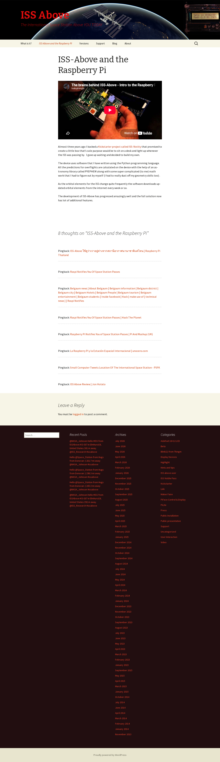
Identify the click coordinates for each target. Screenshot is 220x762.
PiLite (163, 505)
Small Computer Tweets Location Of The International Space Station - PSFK (115, 367)
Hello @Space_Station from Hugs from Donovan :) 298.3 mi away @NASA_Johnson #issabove (87, 473)
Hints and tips (168, 467)
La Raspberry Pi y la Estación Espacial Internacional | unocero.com (109, 351)
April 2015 (120, 681)
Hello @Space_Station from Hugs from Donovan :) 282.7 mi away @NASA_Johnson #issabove (87, 461)
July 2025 (120, 505)
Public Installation (170, 515)
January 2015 (122, 691)
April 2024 (120, 585)
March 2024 (121, 590)
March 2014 (121, 718)
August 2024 (121, 563)
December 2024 (123, 542)
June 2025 (120, 510)
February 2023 (122, 659)
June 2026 (120, 446)
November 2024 (123, 547)
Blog (114, 43)
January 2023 (122, 665)
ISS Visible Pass (169, 478)
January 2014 (122, 729)
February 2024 (122, 595)
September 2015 (123, 670)
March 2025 (121, 526)
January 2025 (122, 537)
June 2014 (120, 707)
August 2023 (121, 627)
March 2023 (121, 654)
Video (164, 542)
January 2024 (122, 601)
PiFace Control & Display (173, 499)
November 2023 (123, 611)
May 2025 (120, 515)
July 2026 (120, 441)
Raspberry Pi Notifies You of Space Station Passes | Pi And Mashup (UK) (111, 334)
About (128, 43)
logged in (78, 414)
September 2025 (123, 494)
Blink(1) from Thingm (171, 451)
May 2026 (120, 451)
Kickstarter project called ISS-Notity (120, 146)
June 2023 (120, 638)
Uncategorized (168, 531)
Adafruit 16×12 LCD (170, 441)
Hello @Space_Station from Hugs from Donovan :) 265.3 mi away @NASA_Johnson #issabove (87, 486)
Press (164, 510)
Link (163, 489)
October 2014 (122, 697)
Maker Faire (167, 494)
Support (100, 43)
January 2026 (122, 473)
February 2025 (122, 531)
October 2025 (122, 489)
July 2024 (120, 569)
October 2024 (122, 553)
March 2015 (121, 686)
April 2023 (120, 649)
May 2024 (120, 579)
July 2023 (120, 633)
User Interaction (169, 537)
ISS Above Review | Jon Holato (88, 384)
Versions (84, 43)
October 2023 (122, 617)
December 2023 (123, 606)
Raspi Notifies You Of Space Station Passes (95, 271)
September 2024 (123, 558)
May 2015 (120, 675)
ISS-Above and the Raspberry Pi (55, 43)
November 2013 (123, 734)
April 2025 (120, 521)
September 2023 (123, 622)
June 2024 (120, 574)
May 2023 (120, 643)
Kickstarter (166, 483)
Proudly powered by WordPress (110, 754)
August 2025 (121, 499)
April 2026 (120, 457)
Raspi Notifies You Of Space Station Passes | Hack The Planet (105, 317)
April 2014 (120, 713)
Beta (163, 446)
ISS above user (168, 473)
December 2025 (123, 478)
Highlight (165, 462)
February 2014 (122, 723)
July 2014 (120, 702)
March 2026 (121, 462)
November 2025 (123, 483)
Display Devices (169, 457)
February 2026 (122, 467)
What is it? (26, 43)
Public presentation (171, 521)
